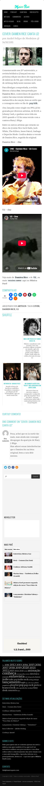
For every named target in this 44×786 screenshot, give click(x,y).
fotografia (31, 677)
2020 (25, 668)
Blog (19, 21)
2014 (25, 665)
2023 (11, 670)
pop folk (33, 103)
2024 (17, 671)
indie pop (13, 679)
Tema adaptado (6, 781)
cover (36, 306)
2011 (6, 665)
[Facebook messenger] (11, 298)
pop (21, 685)
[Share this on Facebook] (11, 295)
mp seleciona (29, 683)
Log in (4, 783)
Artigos (7, 17)
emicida (5, 677)
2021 (32, 668)
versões (14, 280)
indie (5, 679)
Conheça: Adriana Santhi (11, 711)
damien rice (8, 309)
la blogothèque (34, 680)
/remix (25, 21)
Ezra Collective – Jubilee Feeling (14, 729)
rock (13, 687)
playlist (14, 685)
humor (37, 677)
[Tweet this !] (15, 295)
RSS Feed (37, 781)
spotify (22, 688)
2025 (21, 671)
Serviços (7, 26)
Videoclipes (34, 12)
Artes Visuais (9, 21)
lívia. (5, 439)
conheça (9, 673)
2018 (12, 668)
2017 (5, 668)
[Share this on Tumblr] (29, 295)
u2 (17, 309)
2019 (18, 668)
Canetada (23, 12)
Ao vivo (26, 17)
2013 (19, 665)
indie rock (23, 679)
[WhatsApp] (34, 295)
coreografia (20, 674)
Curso (15, 26)
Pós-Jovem (35, 21)
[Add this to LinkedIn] (20, 295)
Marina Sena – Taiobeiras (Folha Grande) (17, 715)
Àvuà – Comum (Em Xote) (11, 707)
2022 (5, 670)
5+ (3, 665)
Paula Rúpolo (17, 781)
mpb (23, 682)
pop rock (28, 685)
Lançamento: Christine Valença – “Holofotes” (19, 725)
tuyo (18, 690)
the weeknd (29, 688)
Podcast (13, 12)
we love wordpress (27, 781)
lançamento (11, 682)
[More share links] (15, 298)
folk (26, 677)
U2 (34, 277)
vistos (16, 549)
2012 (13, 665)
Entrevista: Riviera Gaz (10, 703)
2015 (32, 665)
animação (34, 670)
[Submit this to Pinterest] (25, 295)
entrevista (16, 676)
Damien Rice (21, 277)
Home (6, 12)
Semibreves (17, 17)
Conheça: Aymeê (8, 732)
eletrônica (34, 674)
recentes (8, 549)
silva (17, 688)
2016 (38, 665)
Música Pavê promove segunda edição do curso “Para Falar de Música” (19, 720)
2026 (25, 671)
